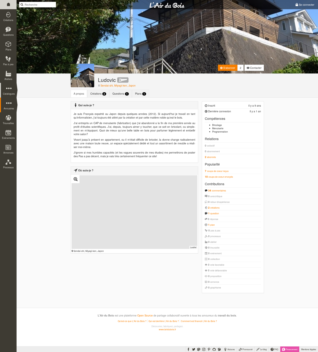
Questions (120, 94)
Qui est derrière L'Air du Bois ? (164, 321)
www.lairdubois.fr (167, 329)
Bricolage (217, 125)
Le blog (263, 349)
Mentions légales (308, 349)
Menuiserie (217, 128)
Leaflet (193, 247)
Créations (97, 94)
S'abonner (228, 68)
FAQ (276, 349)
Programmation (220, 131)
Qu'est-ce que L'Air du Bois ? (132, 321)
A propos (79, 93)
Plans (140, 94)
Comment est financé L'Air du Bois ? (199, 321)
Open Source (145, 315)
